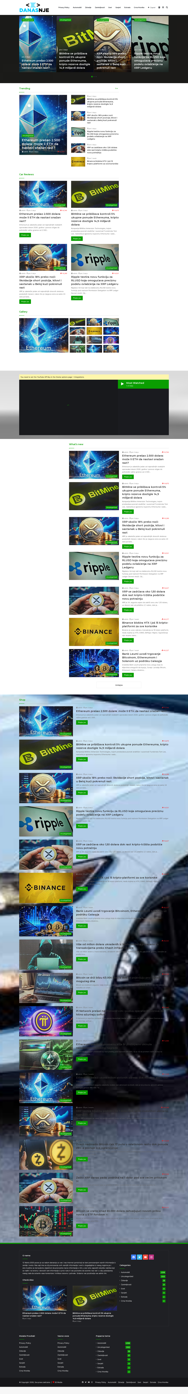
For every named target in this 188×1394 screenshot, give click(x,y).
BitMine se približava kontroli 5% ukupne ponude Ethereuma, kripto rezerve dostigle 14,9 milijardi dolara (74, 60)
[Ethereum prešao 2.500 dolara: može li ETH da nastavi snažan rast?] (37, 44)
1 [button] (92, 76)
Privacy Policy (63, 7)
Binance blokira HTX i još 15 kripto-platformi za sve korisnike (102, 162)
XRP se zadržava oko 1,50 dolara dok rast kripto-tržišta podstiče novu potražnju (102, 150)
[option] (37, 44)
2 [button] (94, 76)
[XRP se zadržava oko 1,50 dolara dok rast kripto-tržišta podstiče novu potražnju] (78, 148)
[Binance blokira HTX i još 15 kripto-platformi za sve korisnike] (78, 162)
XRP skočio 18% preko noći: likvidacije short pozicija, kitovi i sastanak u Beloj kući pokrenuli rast (111, 60)
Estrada (127, 7)
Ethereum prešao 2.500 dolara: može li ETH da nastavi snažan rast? (37, 64)
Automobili (77, 7)
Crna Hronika (139, 7)
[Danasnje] (34, 7)
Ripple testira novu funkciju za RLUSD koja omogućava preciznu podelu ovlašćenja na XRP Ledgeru (149, 60)
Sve (116, 88)
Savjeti (118, 7)
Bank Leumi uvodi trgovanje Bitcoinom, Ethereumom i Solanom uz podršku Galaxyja (142, 657)
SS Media (58, 1382)
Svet (110, 7)
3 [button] (96, 76)
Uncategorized (28, 20)
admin (26, 152)
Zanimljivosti (100, 7)
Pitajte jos (25, 235)
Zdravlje (88, 7)
